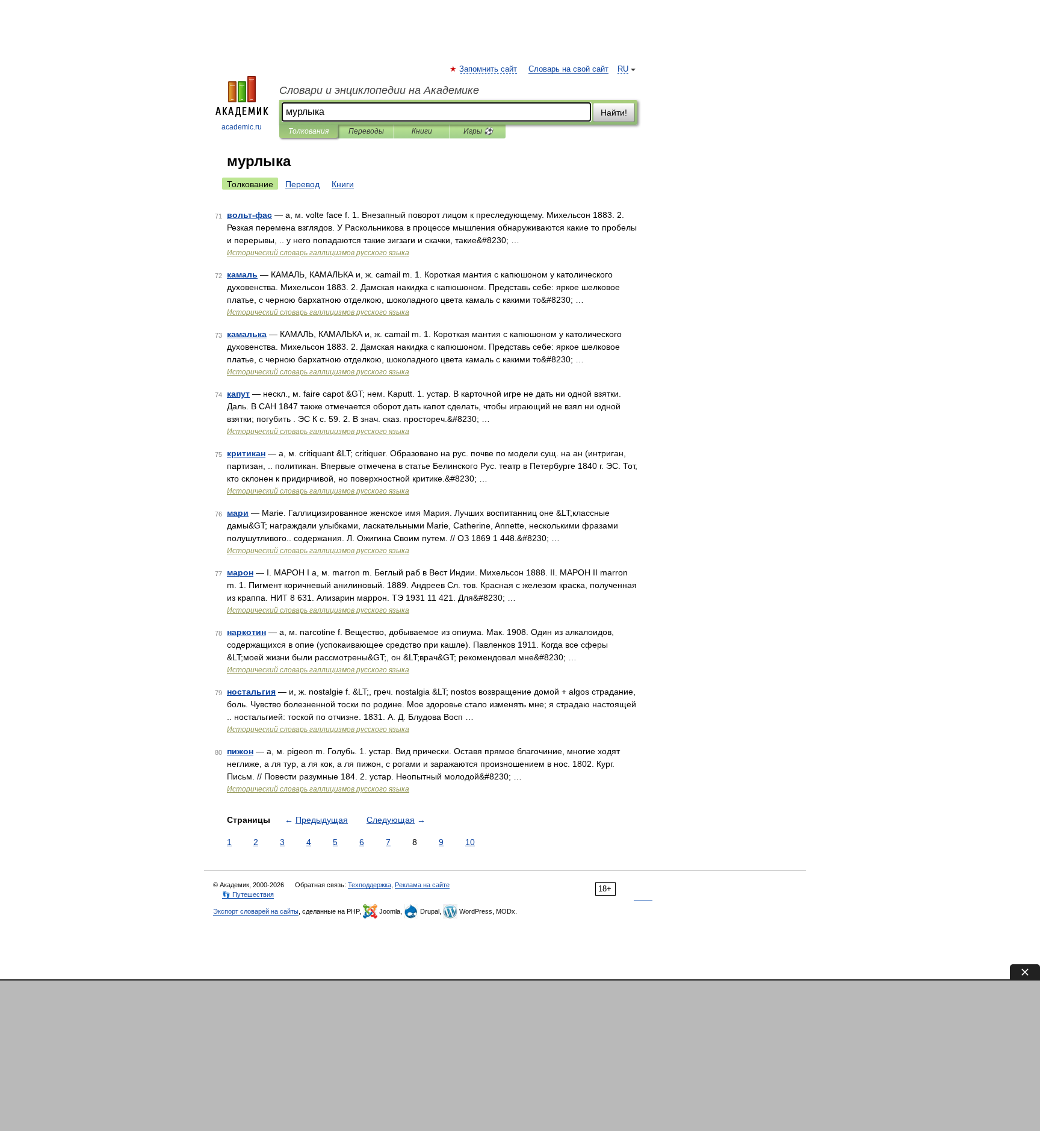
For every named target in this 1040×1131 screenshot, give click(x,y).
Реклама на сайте (422, 884)
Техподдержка (369, 884)
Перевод (302, 184)
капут (238, 393)
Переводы (366, 131)
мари (238, 513)
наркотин (246, 632)
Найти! (614, 112)
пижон (240, 751)
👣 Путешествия (248, 894)
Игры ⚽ (478, 131)
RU (623, 69)
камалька (247, 334)
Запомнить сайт (488, 69)
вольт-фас (249, 215)
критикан (246, 453)
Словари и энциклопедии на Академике (379, 90)
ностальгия (251, 691)
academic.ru (241, 127)
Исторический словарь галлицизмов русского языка (318, 253)
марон (240, 572)
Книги (422, 131)
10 (470, 842)
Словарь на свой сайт (568, 69)
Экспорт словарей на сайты (256, 911)
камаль (242, 274)
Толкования (308, 131)
